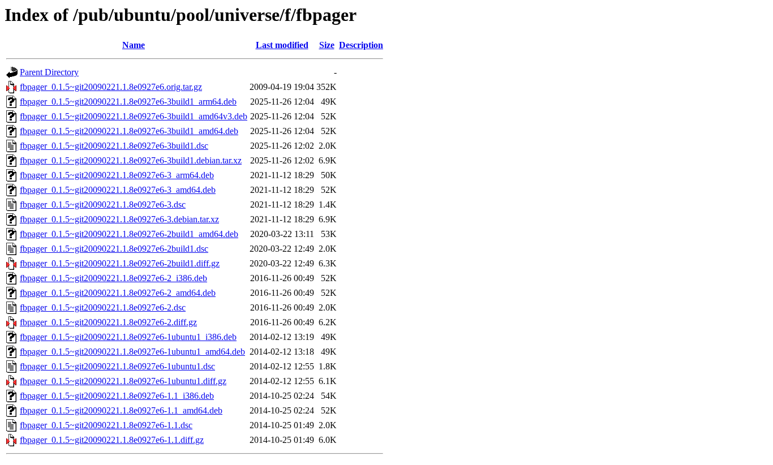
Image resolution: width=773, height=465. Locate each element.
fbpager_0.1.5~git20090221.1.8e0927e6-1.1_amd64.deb (121, 410)
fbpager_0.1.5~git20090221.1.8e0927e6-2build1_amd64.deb (129, 234)
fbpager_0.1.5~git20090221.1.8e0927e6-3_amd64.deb (118, 190)
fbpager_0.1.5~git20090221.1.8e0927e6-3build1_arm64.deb (128, 101)
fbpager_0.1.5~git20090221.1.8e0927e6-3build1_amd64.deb (129, 131)
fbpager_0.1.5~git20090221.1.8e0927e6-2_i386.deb (113, 278)
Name (133, 45)
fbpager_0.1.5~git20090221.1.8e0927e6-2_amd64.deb (118, 293)
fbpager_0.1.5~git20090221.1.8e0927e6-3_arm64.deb (117, 175)
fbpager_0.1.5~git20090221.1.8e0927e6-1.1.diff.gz (112, 440)
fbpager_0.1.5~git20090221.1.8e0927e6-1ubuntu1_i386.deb (128, 337)
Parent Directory (49, 72)
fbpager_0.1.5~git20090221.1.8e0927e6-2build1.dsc (114, 248)
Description (361, 45)
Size (326, 45)
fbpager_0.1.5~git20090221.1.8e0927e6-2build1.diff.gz (120, 263)
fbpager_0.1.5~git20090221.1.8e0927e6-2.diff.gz (108, 322)
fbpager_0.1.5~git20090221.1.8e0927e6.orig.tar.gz (111, 87)
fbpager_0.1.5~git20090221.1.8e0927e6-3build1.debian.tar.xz (131, 160)
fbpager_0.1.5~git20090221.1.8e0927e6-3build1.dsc (114, 145)
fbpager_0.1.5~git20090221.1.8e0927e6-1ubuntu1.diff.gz (123, 381)
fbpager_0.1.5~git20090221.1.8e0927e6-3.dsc (103, 204)
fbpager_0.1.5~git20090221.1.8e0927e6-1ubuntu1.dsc (117, 366)
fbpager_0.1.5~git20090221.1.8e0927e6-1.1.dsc (106, 425)
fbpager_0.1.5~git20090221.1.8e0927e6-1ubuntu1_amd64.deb (132, 351)
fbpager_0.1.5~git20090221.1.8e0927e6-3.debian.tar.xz (119, 219)
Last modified (282, 45)
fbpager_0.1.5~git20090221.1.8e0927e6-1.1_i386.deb (117, 396)
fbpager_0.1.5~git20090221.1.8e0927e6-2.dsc (103, 307)
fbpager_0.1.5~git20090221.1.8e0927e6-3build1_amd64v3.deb (133, 116)
